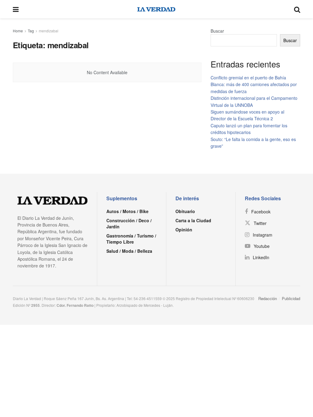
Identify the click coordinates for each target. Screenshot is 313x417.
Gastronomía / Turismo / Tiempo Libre (131, 239)
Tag (31, 30)
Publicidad (291, 298)
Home (18, 30)
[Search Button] (297, 9)
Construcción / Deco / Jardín (129, 223)
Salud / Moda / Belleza (129, 251)
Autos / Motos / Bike (127, 211)
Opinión (183, 230)
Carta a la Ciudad (193, 220)
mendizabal (48, 30)
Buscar (217, 31)
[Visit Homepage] (156, 9)
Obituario (185, 211)
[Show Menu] (16, 9)
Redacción (267, 298)
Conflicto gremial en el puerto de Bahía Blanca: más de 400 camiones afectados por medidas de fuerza (254, 84)
